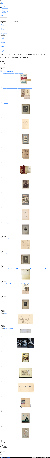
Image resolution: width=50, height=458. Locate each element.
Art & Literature (8, 72)
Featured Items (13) (2, 25)
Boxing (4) (3, 50)
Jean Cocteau (6, 208)
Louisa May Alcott (6, 178)
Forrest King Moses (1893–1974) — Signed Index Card (12, 381)
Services (2, 7)
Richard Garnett (6, 253)
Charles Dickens (6, 133)
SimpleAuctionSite (41, 457)
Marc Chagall (6, 396)
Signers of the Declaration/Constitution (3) (4, 33)
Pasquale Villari (6, 223)
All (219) (1, 24)
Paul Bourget (6, 103)
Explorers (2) (3, 41)
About (2, 14)
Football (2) (3, 51)
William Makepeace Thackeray (8, 328)
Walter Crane (6, 313)
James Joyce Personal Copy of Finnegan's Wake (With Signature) (13, 73)
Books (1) (3, 38)
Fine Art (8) (3, 37)
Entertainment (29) (2, 46)
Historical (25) (2, 34)
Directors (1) (3, 47)
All (1, 72)
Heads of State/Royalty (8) (3, 29)
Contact (2, 15)
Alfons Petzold (6, 118)
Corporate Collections (5, 10)
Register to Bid (4, 5)
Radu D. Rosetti (6, 238)
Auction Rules (4, 6)
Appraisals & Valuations (5, 8)
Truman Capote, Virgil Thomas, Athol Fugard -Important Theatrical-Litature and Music (17, 283)
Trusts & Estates (4, 12)
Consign (2, 13)
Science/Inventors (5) (3, 42)
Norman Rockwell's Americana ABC (9, 411)
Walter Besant (6, 298)
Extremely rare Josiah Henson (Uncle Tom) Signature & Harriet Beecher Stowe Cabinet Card (17, 88)
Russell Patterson (7, 426)
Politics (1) (2, 28)
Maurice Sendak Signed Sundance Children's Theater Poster (13, 193)
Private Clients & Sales (5, 11)
